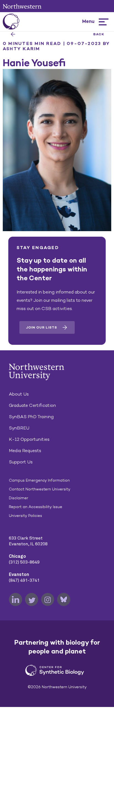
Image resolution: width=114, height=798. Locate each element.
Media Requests (25, 450)
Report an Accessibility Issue (35, 507)
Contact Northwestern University (39, 489)
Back (98, 34)
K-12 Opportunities (29, 439)
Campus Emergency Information (39, 480)
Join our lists (41, 327)
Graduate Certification (32, 405)
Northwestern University (22, 6)
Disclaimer (18, 498)
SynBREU (19, 428)
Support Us (21, 462)
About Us (19, 394)
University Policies (25, 515)
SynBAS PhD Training (31, 416)
